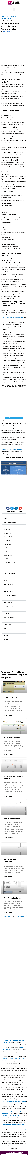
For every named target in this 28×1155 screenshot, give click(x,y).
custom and (13, 1101)
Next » (22, 917)
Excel (24, 1130)
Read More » (8, 716)
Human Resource (6, 18)
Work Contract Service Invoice (13, 777)
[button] (8, 508)
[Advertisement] (14, 48)
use (7, 1111)
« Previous (7, 917)
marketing (6, 1125)
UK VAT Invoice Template (10, 860)
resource (15, 1125)
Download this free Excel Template (13, 317)
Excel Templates (11, 16)
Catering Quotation (12, 697)
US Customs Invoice (12, 819)
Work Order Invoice (12, 738)
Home (2, 16)
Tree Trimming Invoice (13, 898)
